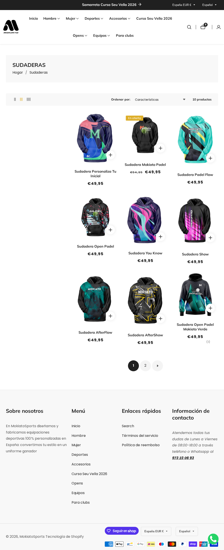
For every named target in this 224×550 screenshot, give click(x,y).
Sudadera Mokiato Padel (145, 164)
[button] (49, 18)
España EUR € (182, 5)
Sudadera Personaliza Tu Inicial (95, 173)
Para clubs (125, 35)
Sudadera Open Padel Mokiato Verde (195, 326)
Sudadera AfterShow (145, 335)
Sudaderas (39, 72)
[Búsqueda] (189, 27)
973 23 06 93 (183, 457)
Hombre (79, 435)
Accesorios (81, 464)
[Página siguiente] (157, 365)
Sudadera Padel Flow (195, 174)
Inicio (33, 18)
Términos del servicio (140, 435)
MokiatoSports (32, 536)
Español (208, 5)
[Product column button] (15, 99)
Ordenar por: (120, 99)
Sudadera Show (195, 254)
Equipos (78, 492)
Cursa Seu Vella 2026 (154, 18)
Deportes (80, 454)
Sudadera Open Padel (95, 246)
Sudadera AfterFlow (95, 332)
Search (128, 426)
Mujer (76, 445)
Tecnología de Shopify (65, 536)
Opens (77, 483)
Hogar (17, 72)
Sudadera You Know (145, 253)
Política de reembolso (141, 445)
